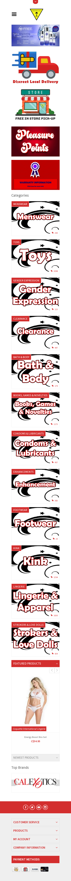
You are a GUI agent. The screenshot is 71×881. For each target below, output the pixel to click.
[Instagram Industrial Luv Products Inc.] (45, 807)
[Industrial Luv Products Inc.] (39, 13)
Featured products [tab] (27, 663)
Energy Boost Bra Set (35, 737)
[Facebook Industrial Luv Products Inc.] (25, 807)
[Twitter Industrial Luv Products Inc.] (32, 807)
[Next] (56, 35)
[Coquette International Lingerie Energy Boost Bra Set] (35, 700)
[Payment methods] (16, 869)
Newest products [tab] (25, 757)
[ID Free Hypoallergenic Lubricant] (35, 35)
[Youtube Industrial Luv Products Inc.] (38, 807)
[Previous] (14, 35)
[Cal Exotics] (35, 783)
